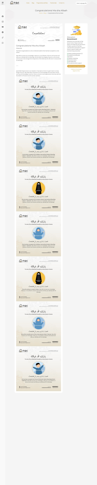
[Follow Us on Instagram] (2, 21)
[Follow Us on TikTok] (2, 37)
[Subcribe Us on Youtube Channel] (2, 27)
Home (27, 3)
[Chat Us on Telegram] (2, 32)
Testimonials (53, 3)
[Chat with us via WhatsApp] (2, 42)
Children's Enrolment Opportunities (76, 70)
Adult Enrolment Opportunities (76, 66)
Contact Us (61, 3)
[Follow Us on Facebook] (2, 16)
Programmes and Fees (42, 3)
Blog (33, 3)
